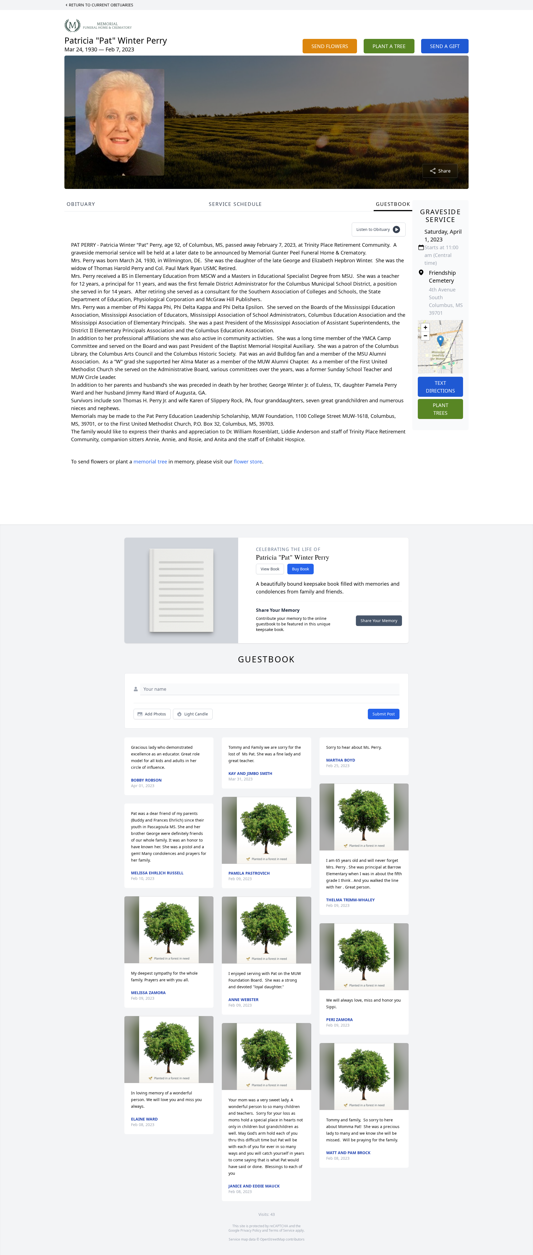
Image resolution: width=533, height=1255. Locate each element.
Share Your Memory (379, 620)
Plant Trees (440, 409)
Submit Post (384, 714)
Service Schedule (235, 204)
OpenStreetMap (272, 1239)
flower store (248, 461)
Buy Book (300, 569)
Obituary (81, 204)
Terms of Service (282, 1230)
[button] (440, 341)
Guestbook (393, 204)
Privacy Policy (250, 1230)
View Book (270, 569)
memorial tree (150, 461)
